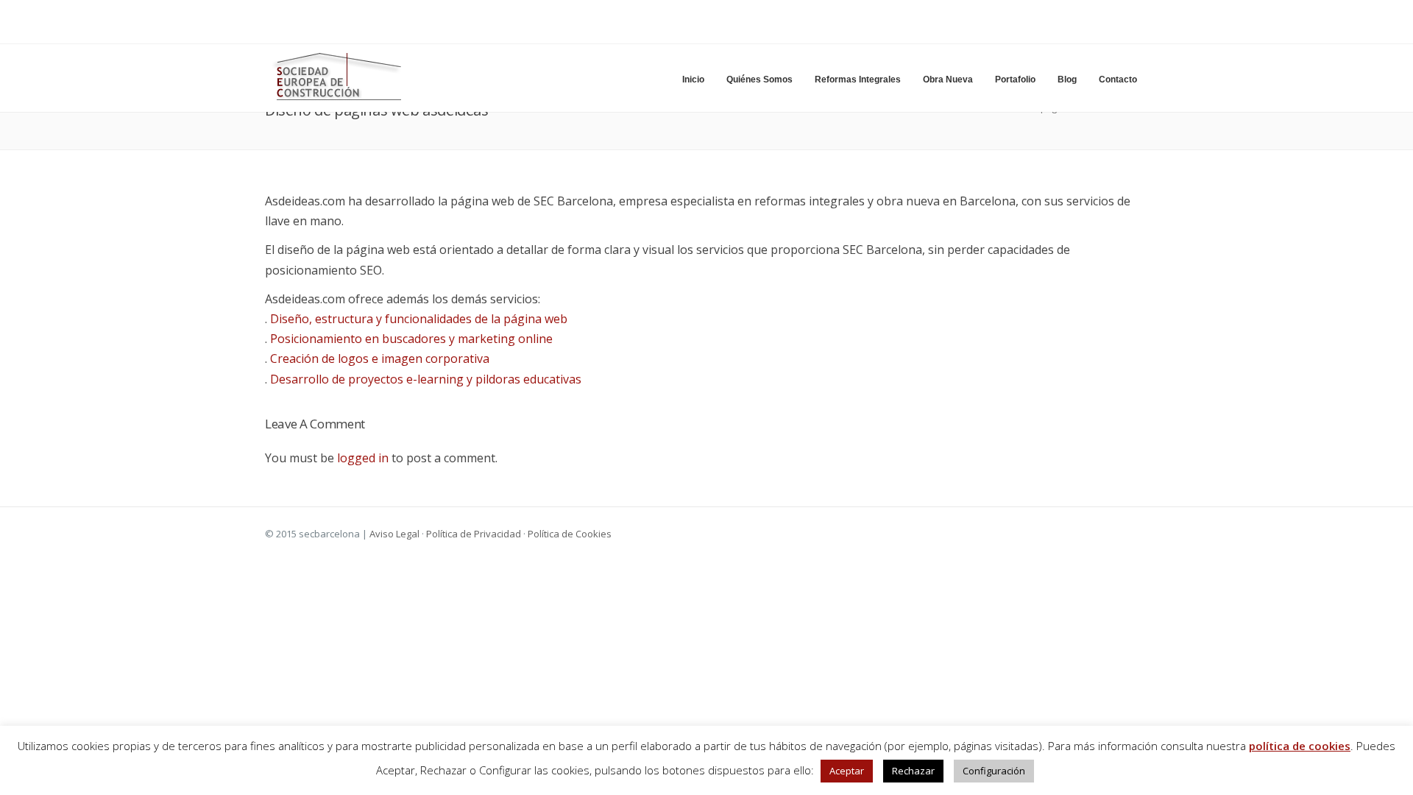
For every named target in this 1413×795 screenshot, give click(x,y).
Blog (1067, 79)
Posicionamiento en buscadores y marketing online (411, 339)
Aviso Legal (394, 533)
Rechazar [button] (913, 770)
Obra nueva (948, 79)
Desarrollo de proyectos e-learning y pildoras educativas (425, 379)
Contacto (1118, 79)
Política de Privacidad (473, 533)
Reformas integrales (858, 79)
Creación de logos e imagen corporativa (378, 358)
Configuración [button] (994, 770)
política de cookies (1299, 745)
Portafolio (1015, 79)
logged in (363, 458)
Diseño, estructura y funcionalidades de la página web (418, 319)
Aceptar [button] (846, 770)
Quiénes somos (759, 79)
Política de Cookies (570, 533)
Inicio (693, 79)
